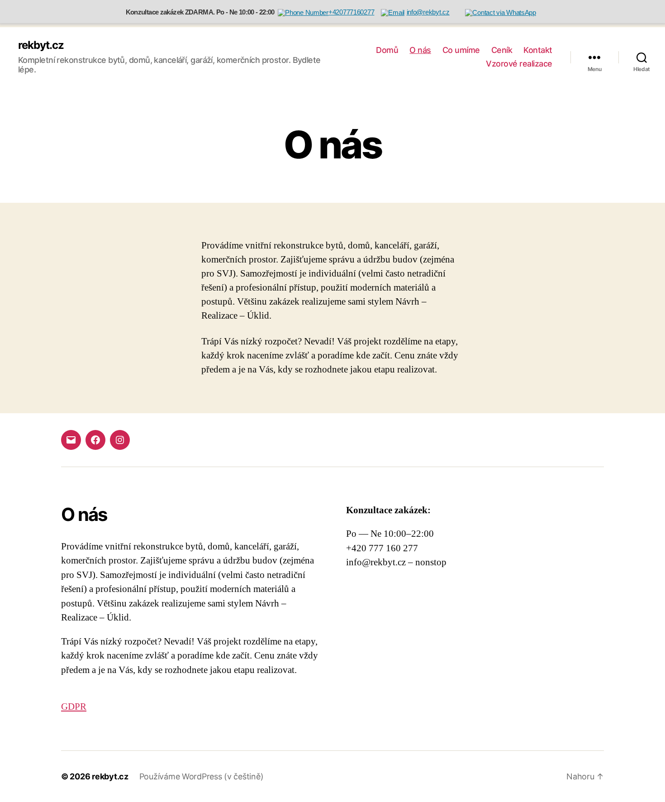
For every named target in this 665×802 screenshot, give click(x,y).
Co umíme (461, 50)
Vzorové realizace (519, 63)
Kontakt (537, 50)
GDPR (73, 707)
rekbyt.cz (41, 45)
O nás (420, 50)
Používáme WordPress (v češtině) (201, 776)
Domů (387, 50)
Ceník (502, 50)
